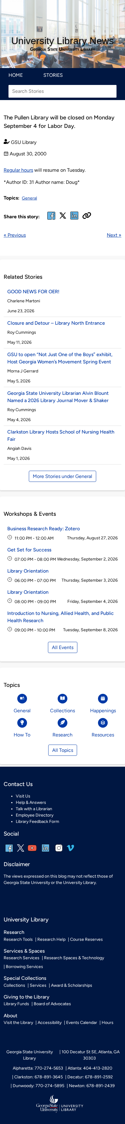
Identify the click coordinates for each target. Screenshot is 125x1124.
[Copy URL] (86, 216)
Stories (53, 75)
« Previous (15, 235)
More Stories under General (62, 476)
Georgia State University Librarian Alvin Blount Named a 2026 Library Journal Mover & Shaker (58, 396)
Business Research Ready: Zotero (43, 528)
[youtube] (32, 852)
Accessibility (50, 1022)
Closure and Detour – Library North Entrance (56, 323)
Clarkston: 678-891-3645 (38, 1077)
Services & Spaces (24, 951)
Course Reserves (86, 939)
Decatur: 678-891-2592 (90, 1077)
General (29, 198)
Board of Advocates (52, 1003)
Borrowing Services (24, 966)
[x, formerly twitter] (62, 217)
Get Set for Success (29, 550)
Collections (14, 985)
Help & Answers (31, 802)
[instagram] (58, 852)
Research (14, 932)
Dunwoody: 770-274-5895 (38, 1085)
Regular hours (18, 170)
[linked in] (74, 219)
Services (38, 985)
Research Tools (18, 939)
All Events (62, 647)
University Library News (62, 40)
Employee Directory (34, 815)
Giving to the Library (26, 997)
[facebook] (51, 219)
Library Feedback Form (37, 821)
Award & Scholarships (71, 985)
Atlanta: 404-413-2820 (90, 1068)
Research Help (51, 939)
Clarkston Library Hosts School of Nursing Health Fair (60, 435)
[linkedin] (45, 852)
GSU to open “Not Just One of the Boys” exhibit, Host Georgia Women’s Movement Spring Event (60, 358)
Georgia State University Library (62, 49)
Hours (107, 1022)
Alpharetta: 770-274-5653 (38, 1068)
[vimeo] (70, 850)
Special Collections (25, 978)
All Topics (62, 750)
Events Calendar (81, 1022)
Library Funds (16, 1003)
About (10, 1015)
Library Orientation (28, 571)
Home (15, 75)
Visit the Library (18, 1022)
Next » (114, 235)
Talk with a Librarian (34, 808)
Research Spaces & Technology (74, 957)
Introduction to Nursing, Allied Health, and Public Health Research (60, 616)
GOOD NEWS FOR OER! (33, 291)
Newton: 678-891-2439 (92, 1085)
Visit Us (23, 796)
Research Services (21, 957)
